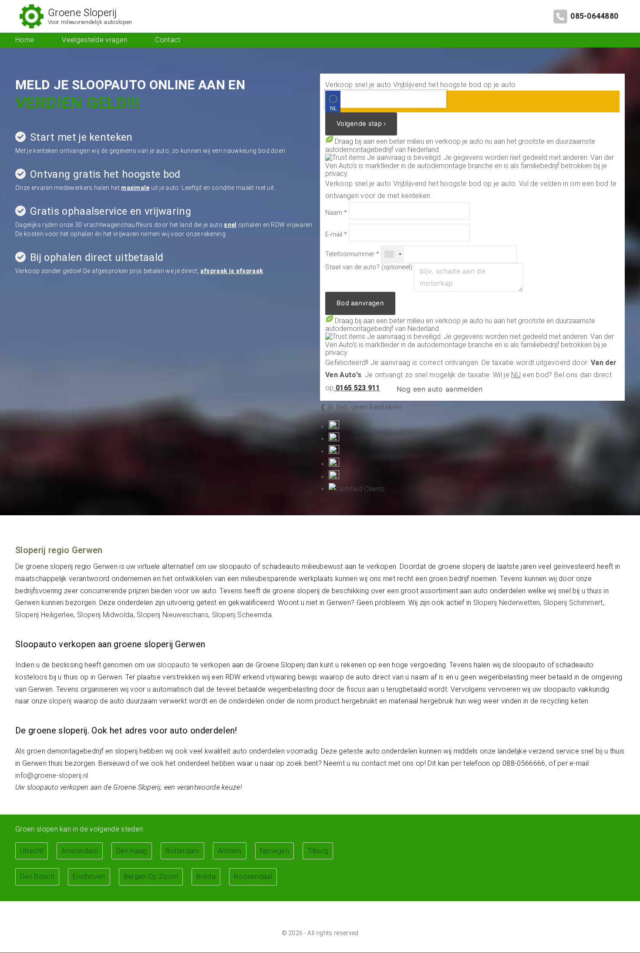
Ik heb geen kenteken (364, 406)
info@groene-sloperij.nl (51, 775)
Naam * (336, 212)
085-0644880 (594, 16)
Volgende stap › (361, 124)
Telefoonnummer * (352, 254)
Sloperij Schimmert (573, 602)
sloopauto (174, 665)
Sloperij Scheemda (242, 615)
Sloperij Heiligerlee (44, 615)
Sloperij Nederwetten (506, 602)
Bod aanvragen (360, 303)
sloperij (60, 701)
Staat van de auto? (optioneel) (368, 267)
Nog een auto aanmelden (438, 389)
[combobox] (392, 254)
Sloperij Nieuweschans (173, 615)
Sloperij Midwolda (105, 615)
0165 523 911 (357, 388)
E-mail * (336, 234)
